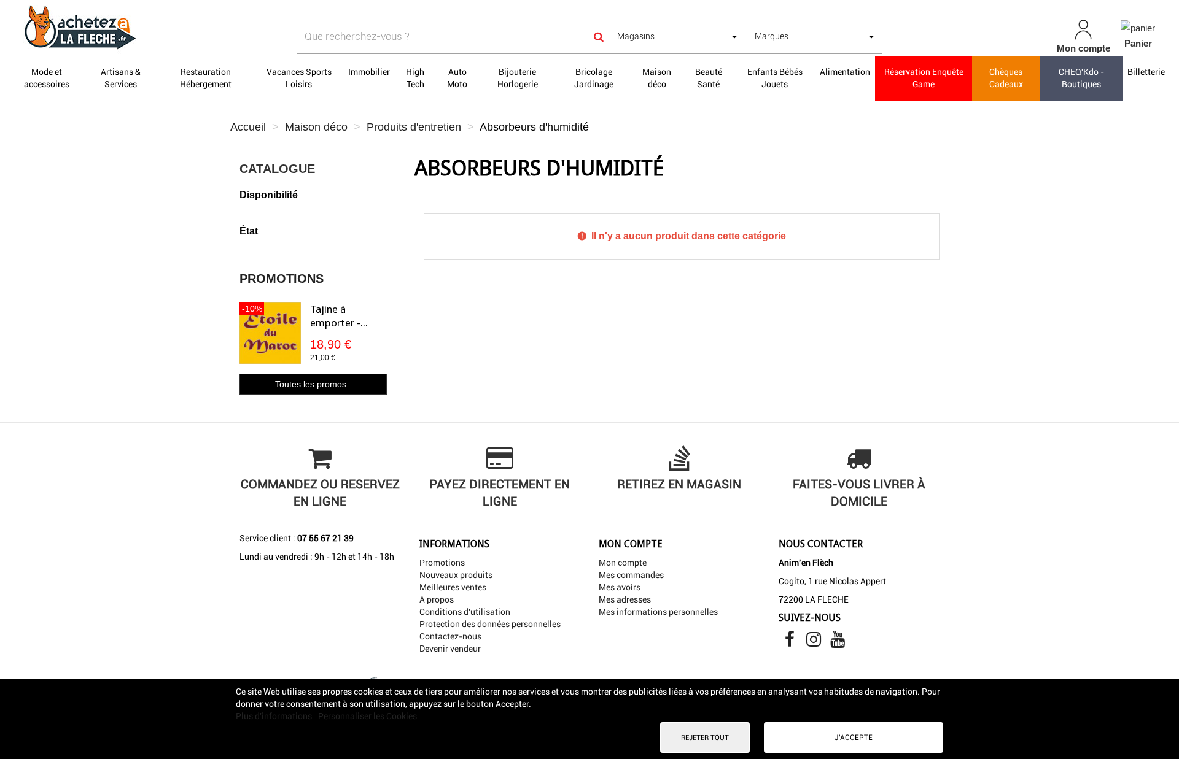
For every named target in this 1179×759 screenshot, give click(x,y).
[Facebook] (791, 642)
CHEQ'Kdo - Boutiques (1081, 78)
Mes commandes (631, 575)
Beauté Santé (708, 78)
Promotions (281, 278)
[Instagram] (815, 642)
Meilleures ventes (452, 587)
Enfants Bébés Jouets (775, 78)
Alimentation (845, 72)
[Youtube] (838, 642)
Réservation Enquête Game (923, 78)
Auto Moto (457, 78)
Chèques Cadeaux (1006, 78)
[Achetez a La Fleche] (202, 27)
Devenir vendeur (450, 648)
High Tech (415, 78)
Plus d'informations (275, 716)
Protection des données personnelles (490, 624)
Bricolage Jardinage (593, 78)
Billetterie (1146, 72)
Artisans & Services (121, 78)
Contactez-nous (450, 636)
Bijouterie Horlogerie (517, 78)
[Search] (599, 36)
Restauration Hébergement (206, 78)
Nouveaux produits (455, 575)
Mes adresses (625, 599)
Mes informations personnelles (658, 612)
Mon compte (623, 563)
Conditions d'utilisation (464, 612)
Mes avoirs (619, 587)
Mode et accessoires (46, 78)
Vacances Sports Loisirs (299, 78)
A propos (436, 599)
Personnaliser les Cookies (367, 716)
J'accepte (854, 737)
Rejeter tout (705, 737)
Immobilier (369, 72)
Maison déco (656, 78)
